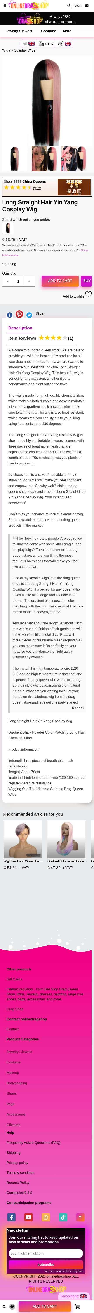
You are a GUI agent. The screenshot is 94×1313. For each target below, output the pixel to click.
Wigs (6, 50)
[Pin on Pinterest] (19, 314)
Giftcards (13, 1125)
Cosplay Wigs (24, 50)
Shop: (24, 181)
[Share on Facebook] (10, 314)
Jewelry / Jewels (18, 31)
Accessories (16, 1114)
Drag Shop (15, 1009)
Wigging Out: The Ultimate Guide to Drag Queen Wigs (45, 791)
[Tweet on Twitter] (29, 314)
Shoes (12, 1093)
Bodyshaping (17, 1083)
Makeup (13, 1073)
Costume (48, 31)
